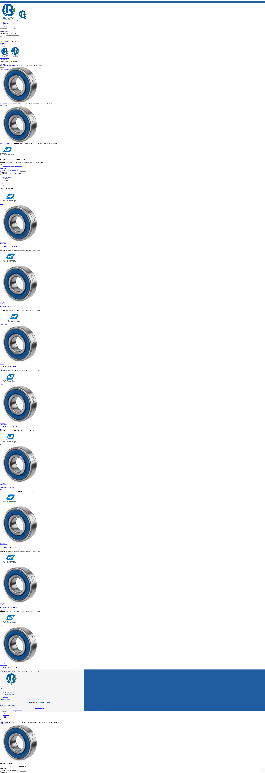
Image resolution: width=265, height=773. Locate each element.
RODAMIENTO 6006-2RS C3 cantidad (11, 170)
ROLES (5, 65)
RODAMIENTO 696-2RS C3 (8, 607)
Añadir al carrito (4, 172)
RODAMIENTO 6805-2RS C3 (8, 427)
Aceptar (5, 723)
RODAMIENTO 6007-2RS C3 (7, 103)
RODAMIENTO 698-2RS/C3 (8, 667)
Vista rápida (2, 242)
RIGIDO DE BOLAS (26, 65)
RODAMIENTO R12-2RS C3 (8, 366)
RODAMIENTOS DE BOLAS (14, 65)
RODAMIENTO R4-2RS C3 (8, 306)
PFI (4, 183)
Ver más (2, 723)
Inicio (1, 65)
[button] (3, 243)
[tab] (43, 177)
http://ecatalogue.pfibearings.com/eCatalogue (12, 166)
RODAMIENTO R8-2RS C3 (8, 547)
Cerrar (1, 721)
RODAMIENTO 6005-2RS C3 (7, 143)
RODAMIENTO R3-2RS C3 (8, 487)
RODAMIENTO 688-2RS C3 (8, 246)
